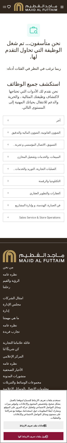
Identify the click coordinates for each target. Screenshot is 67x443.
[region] (33, 416)
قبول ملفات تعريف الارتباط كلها (32, 436)
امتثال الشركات (13, 298)
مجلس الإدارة (12, 304)
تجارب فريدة (11, 331)
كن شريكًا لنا (11, 349)
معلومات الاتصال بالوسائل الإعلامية (26, 388)
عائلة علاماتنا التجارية (16, 343)
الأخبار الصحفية (13, 370)
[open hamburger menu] (62, 6)
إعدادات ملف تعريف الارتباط (32, 425)
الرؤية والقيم (11, 280)
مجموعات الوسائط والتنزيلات (22, 382)
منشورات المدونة (14, 376)
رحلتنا (6, 287)
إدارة (6, 310)
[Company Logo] (35, 6)
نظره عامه (10, 274)
